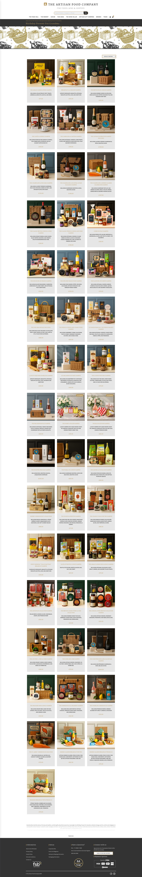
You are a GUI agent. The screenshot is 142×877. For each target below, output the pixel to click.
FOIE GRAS (60, 17)
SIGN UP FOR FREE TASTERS (103, 853)
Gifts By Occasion (43, 20)
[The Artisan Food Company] (71, 10)
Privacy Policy (29, 851)
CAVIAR (53, 17)
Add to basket (43, 94)
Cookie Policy (29, 854)
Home (27, 20)
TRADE (105, 17)
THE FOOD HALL (34, 17)
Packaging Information (54, 857)
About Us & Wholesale (31, 848)
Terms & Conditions (30, 857)
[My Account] (110, 17)
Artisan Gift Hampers (34, 20)
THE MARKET (45, 17)
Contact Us (28, 859)
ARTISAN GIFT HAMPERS (86, 17)
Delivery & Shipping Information (56, 854)
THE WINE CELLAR (71, 17)
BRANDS (98, 17)
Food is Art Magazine (53, 851)
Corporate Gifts (52, 848)
